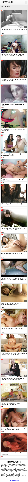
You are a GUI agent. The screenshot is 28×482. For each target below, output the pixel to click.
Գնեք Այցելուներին (14, 480)
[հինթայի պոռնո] (8, 2)
